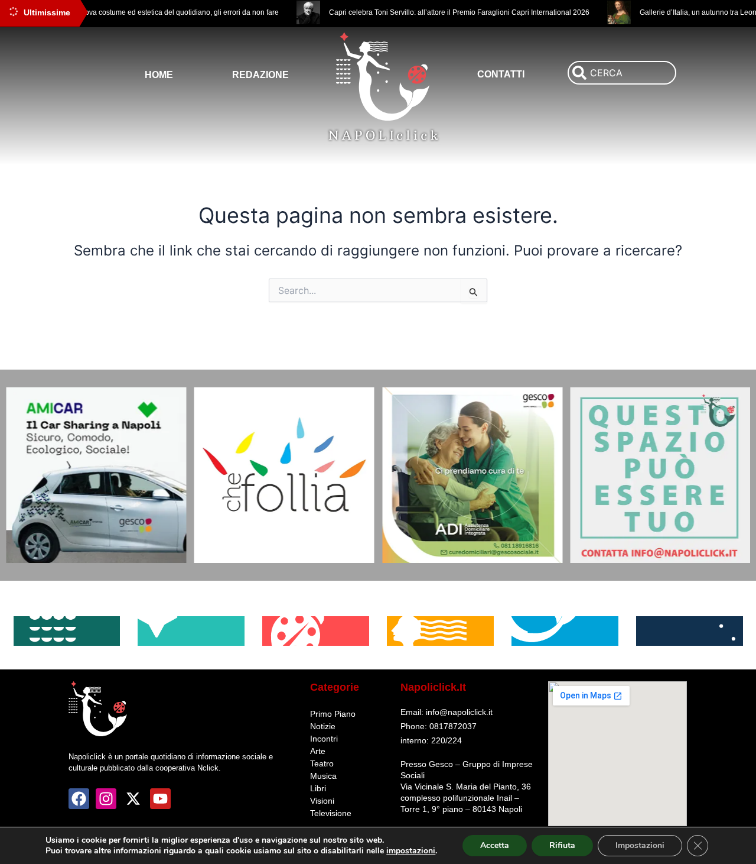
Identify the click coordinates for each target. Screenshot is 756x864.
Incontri (324, 738)
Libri (318, 788)
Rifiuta (562, 845)
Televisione (330, 813)
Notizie (322, 726)
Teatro (322, 763)
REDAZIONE (260, 75)
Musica (323, 776)
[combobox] (622, 73)
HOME (159, 75)
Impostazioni (639, 845)
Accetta (494, 845)
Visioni (322, 800)
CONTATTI (500, 74)
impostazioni (410, 851)
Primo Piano (333, 714)
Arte (317, 751)
